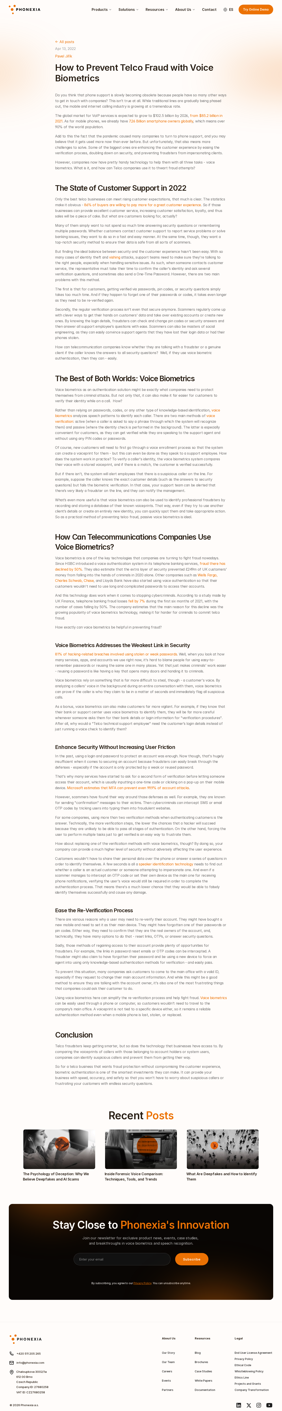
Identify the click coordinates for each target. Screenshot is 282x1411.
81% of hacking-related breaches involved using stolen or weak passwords (116, 654)
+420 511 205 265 (29, 1353)
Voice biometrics (213, 998)
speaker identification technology (166, 864)
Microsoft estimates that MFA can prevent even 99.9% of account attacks (128, 788)
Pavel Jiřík (63, 56)
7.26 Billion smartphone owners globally (161, 121)
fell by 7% (136, 601)
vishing (114, 257)
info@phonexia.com (30, 1362)
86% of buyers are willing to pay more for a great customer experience (142, 205)
